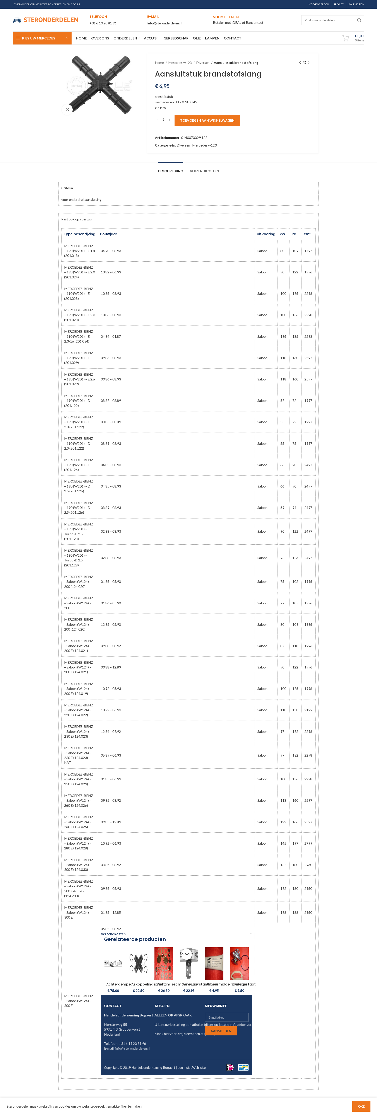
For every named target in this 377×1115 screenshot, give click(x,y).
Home (160, 63)
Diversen (203, 63)
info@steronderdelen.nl (164, 23)
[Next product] (309, 62)
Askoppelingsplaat (148, 984)
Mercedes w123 (180, 63)
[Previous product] (300, 62)
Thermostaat (244, 984)
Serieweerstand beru (200, 984)
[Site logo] (45, 19)
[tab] (170, 169)
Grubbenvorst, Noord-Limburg (256, 1024)
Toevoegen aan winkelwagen (207, 120)
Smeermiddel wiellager (227, 984)
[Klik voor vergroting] (67, 109)
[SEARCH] (359, 20)
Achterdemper (119, 984)
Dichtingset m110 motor (177, 984)
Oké (361, 1106)
